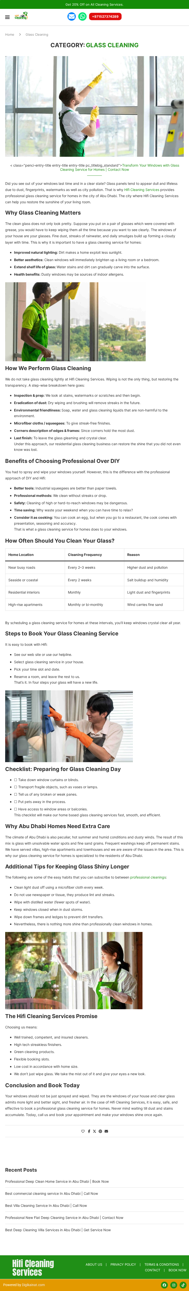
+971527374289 (105, 16)
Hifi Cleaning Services (141, 190)
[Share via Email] (106, 1131)
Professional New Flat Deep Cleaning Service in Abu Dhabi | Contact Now (64, 1217)
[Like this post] (83, 1131)
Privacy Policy (123, 1264)
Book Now (177, 1270)
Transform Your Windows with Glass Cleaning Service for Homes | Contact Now (119, 167)
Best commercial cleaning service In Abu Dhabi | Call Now (51, 1193)
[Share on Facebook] (89, 1131)
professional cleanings (148, 877)
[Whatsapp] (82, 16)
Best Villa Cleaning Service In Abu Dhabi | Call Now (46, 1205)
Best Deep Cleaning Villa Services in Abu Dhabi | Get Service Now (58, 1230)
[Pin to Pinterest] (100, 1131)
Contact (152, 1270)
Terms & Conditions (161, 1264)
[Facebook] (164, 1285)
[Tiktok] (183, 1285)
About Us (94, 1264)
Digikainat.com (34, 1285)
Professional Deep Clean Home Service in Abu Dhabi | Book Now (57, 1181)
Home (9, 34)
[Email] (71, 16)
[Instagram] (173, 1285)
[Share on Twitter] (94, 1131)
